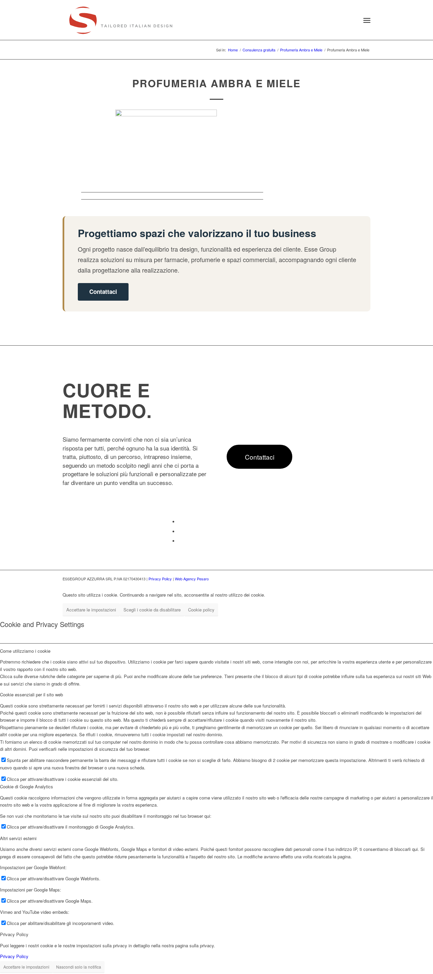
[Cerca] (351, 20)
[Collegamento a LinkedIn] (180, 531)
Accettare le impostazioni (91, 609)
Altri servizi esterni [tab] (18, 838)
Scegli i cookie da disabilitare (152, 609)
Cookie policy (201, 609)
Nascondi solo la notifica (78, 967)
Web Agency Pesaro (192, 578)
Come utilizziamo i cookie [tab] (25, 651)
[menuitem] (351, 20)
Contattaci (103, 291)
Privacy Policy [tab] (14, 934)
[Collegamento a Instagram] (180, 541)
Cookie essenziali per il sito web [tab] (31, 694)
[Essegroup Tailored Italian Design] (121, 20)
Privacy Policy (160, 578)
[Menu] (366, 20)
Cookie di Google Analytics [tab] (26, 786)
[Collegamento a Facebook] (180, 521)
